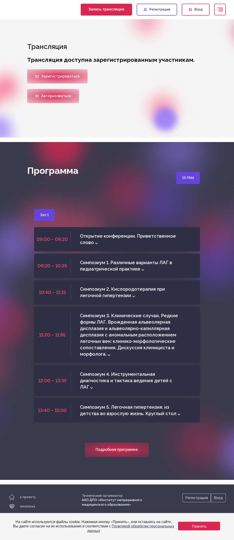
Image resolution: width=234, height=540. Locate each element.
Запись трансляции (106, 9)
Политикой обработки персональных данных (130, 528)
